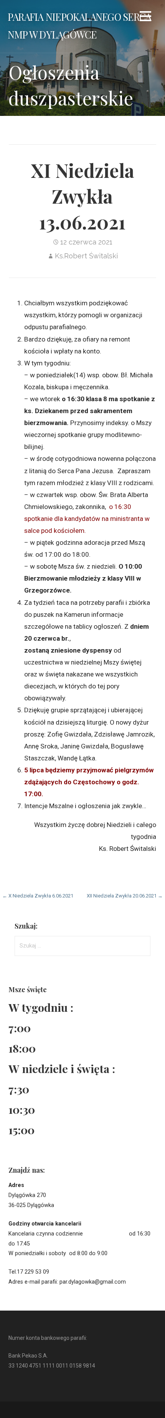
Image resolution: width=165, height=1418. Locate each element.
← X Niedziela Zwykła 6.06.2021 (37, 896)
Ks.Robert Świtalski (86, 256)
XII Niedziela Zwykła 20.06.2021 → (125, 896)
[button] (145, 17)
